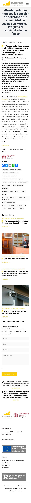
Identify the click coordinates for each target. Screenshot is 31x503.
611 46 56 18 (6, 465)
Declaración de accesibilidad (11, 488)
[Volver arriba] (2, 501)
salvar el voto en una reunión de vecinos (14, 205)
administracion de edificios (10, 173)
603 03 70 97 (6, 468)
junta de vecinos (18, 185)
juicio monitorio (6, 185)
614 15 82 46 (6, 463)
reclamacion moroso (8, 202)
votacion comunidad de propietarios (13, 208)
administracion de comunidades (11, 170)
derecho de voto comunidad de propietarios (15, 182)
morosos (5, 188)
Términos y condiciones (9, 485)
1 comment (20, 42)
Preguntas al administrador (9, 42)
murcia (4, 194)
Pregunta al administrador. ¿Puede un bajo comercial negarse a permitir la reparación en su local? (15, 273)
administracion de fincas (9, 176)
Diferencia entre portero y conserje (16, 259)
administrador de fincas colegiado (12, 179)
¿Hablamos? (5, 145)
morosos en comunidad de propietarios (14, 191)
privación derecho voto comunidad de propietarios (13, 198)
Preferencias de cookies (8, 439)
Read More (5, 226)
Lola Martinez (14, 41)
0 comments (21, 218)
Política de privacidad (21, 485)
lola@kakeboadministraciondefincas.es (13, 460)
